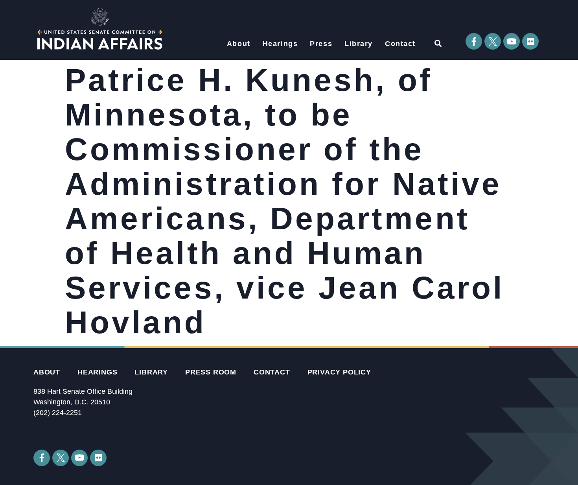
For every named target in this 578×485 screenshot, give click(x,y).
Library (358, 44)
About (238, 44)
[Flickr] (530, 41)
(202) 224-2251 (57, 413)
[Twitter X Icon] (492, 41)
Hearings (280, 44)
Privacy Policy (339, 372)
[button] (437, 43)
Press (321, 44)
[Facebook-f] (474, 41)
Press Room (210, 372)
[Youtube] (511, 41)
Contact (400, 44)
